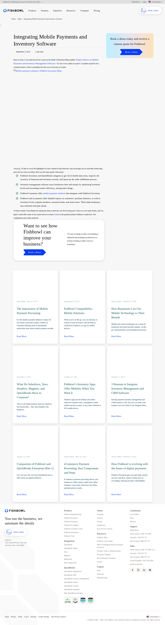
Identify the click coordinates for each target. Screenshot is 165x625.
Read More (22, 336)
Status (7, 617)
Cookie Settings (43, 617)
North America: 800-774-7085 (140, 534)
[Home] (13, 10)
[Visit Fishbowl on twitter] (138, 570)
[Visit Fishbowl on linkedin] (144, 570)
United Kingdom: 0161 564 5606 (141, 561)
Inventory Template (104, 555)
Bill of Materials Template (106, 558)
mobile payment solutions (54, 193)
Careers (99, 562)
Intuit (57, 214)
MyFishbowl (136, 2)
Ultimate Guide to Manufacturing (108, 551)
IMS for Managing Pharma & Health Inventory (110, 546)
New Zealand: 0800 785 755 (140, 541)
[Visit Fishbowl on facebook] (132, 570)
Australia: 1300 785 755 (138, 537)
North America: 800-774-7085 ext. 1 (143, 550)
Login (144, 2)
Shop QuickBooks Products (73, 593)
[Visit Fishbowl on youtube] (149, 570)
